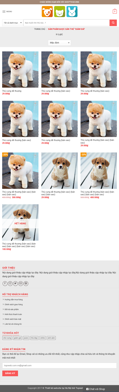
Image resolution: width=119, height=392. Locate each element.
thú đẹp (34, 338)
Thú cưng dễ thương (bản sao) (55, 91)
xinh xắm (51, 338)
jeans (26, 338)
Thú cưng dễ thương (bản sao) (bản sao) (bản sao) (19, 193)
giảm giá (17, 338)
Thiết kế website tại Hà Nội (58, 388)
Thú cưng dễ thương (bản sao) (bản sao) (97, 141)
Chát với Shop (97, 389)
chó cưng (7, 338)
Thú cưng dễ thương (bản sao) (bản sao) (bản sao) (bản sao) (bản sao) (19, 245)
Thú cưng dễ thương (11, 91)
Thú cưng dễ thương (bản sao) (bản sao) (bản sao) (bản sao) (97, 193)
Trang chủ (39, 29)
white (42, 338)
